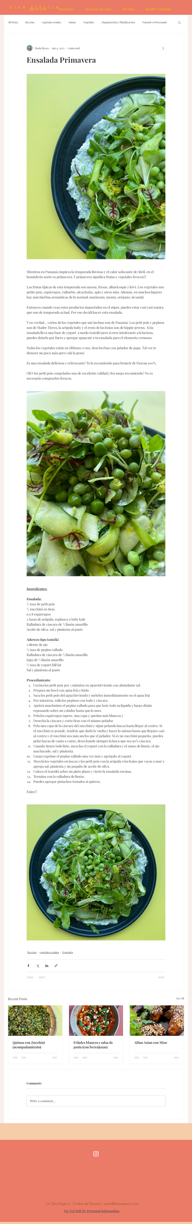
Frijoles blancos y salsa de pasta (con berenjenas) (93, 1044)
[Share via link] (56, 965)
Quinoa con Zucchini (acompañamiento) (29, 1044)
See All (180, 998)
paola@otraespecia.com (121, 1203)
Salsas (72, 22)
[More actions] (163, 48)
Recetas (29, 22)
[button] (179, 22)
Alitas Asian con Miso (150, 1042)
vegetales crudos (51, 22)
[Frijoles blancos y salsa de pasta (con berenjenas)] (96, 1020)
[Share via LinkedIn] (47, 965)
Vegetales (88, 22)
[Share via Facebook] (28, 965)
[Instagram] (96, 1154)
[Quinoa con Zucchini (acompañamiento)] (35, 1020)
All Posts (13, 22)
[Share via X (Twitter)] (37, 965)
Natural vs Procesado (154, 22)
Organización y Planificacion (118, 22)
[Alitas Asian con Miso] (157, 1020)
